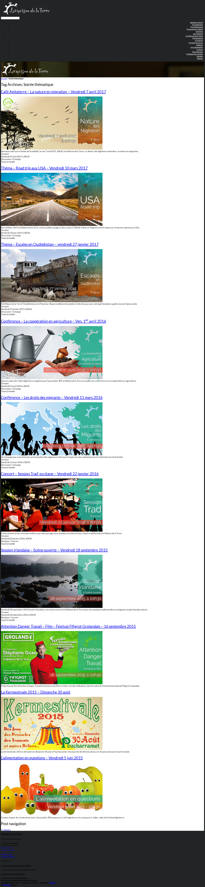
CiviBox (52, 883)
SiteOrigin (7, 885)
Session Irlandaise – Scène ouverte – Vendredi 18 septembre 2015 (54, 550)
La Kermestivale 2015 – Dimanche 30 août (35, 692)
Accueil (4, 78)
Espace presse (6, 854)
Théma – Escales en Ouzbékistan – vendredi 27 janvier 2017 (50, 244)
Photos (200, 58)
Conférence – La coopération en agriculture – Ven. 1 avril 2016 (53, 321)
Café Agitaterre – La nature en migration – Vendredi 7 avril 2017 (53, 91)
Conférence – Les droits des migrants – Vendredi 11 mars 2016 (51, 397)
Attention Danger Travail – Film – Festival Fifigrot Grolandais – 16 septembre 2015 (68, 626)
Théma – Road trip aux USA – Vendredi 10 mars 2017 (44, 168)
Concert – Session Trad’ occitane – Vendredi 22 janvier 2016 (50, 473)
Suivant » (7, 830)
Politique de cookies (194, 54)
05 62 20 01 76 (7, 847)
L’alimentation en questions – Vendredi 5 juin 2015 (42, 757)
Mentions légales (8, 856)
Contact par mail (7, 850)
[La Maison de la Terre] (26, 15)
